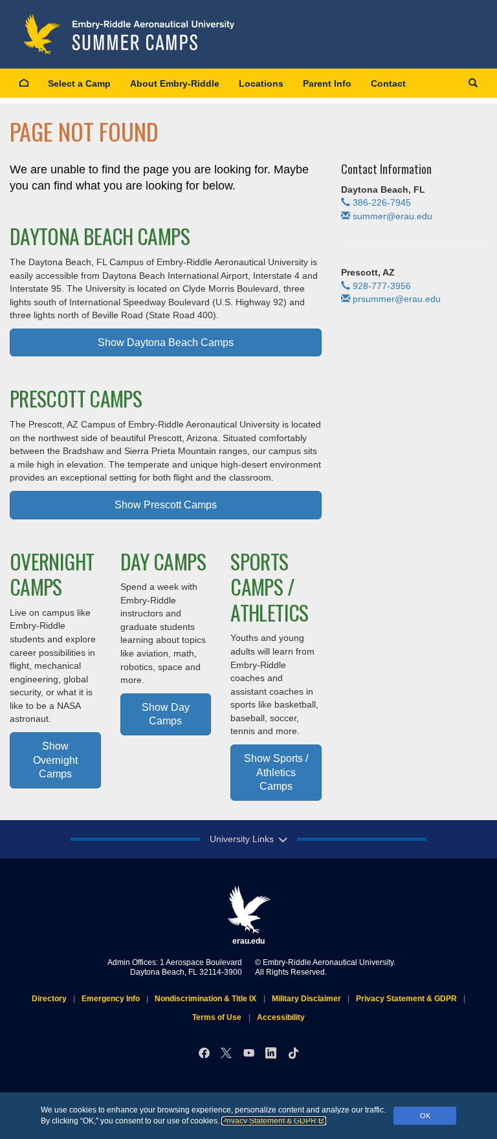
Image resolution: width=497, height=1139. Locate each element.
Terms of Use (216, 1017)
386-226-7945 (382, 202)
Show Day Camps (166, 714)
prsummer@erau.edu (397, 299)
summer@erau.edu (392, 216)
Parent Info (327, 83)
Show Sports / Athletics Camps (276, 772)
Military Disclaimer (306, 999)
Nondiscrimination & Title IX (205, 999)
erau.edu (248, 941)
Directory (49, 999)
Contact (388, 83)
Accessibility (281, 1017)
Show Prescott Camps (166, 504)
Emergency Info (111, 999)
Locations (261, 83)
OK (425, 1116)
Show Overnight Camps (55, 759)
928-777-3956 (382, 286)
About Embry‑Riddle (174, 83)
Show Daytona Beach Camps (166, 342)
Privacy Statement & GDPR (268, 1120)
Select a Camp (79, 83)
